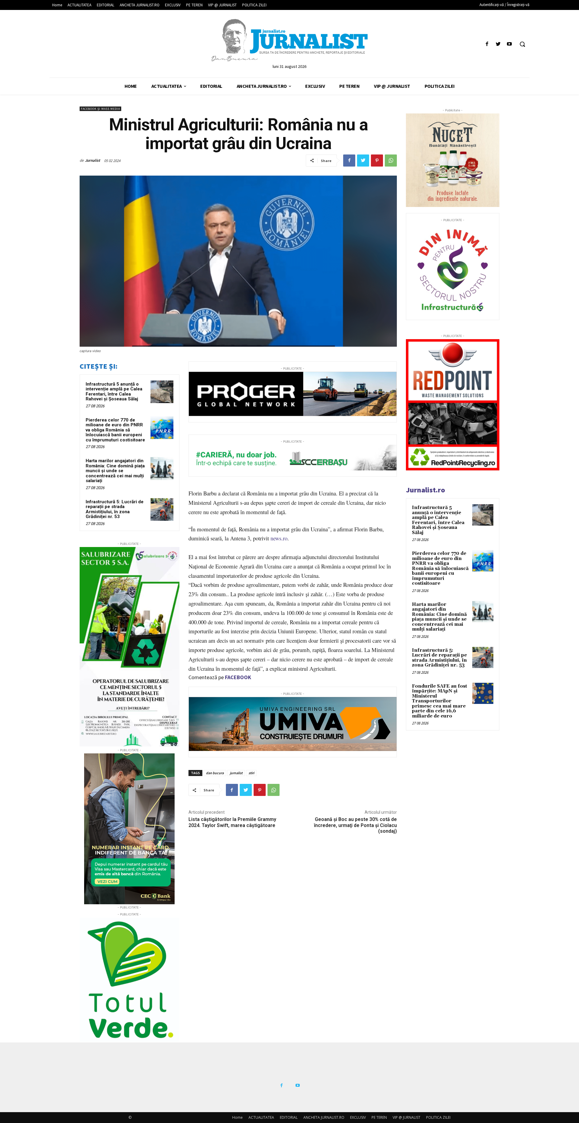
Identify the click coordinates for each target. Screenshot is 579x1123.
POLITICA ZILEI (438, 1117)
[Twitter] (498, 44)
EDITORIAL (289, 1117)
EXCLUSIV (358, 1117)
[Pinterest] (377, 160)
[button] (522, 44)
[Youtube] (509, 44)
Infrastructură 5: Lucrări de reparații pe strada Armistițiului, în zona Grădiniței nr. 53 (115, 509)
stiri (251, 773)
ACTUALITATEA (261, 1117)
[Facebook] (487, 44)
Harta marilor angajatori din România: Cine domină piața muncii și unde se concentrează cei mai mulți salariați (115, 470)
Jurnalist (92, 160)
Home (237, 1117)
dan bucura (215, 773)
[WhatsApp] (391, 160)
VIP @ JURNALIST (406, 1117)
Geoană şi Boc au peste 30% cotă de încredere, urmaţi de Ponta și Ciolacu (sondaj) (355, 825)
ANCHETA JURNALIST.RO (323, 1117)
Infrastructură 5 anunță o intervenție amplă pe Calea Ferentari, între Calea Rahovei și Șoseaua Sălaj (114, 391)
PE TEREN (379, 1117)
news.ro (279, 538)
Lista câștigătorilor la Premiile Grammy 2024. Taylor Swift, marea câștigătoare (232, 822)
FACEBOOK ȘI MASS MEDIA (100, 109)
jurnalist (236, 773)
